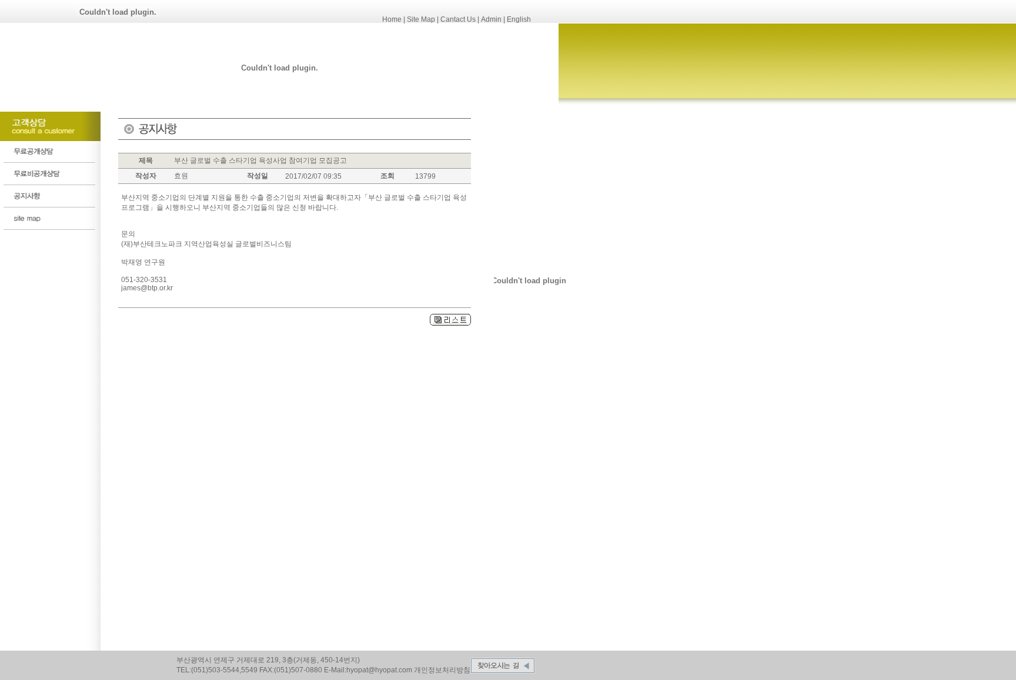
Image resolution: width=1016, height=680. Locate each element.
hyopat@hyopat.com (379, 670)
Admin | (493, 19)
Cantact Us (458, 19)
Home (392, 19)
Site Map (421, 19)
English (519, 19)
